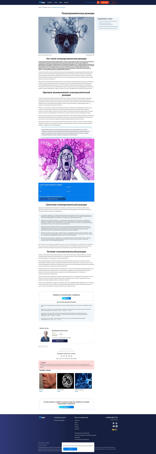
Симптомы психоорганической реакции (108, 26)
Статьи (55, 2)
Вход (113, 2)
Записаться (104, 2)
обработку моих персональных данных (54, 196)
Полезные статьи (47, 7)
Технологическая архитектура (82, 439)
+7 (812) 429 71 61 (111, 417)
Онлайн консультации (59, 420)
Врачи (60, 2)
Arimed (40, 7)
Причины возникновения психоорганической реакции (105, 24)
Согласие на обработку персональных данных (85, 435)
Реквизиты (77, 437)
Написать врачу (59, 340)
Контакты (77, 429)
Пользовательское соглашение (82, 433)
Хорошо (70, 449)
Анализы (66, 2)
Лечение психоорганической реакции (108, 28)
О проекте (49, 2)
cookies (72, 445)
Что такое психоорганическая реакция (108, 21)
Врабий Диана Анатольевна (60, 330)
